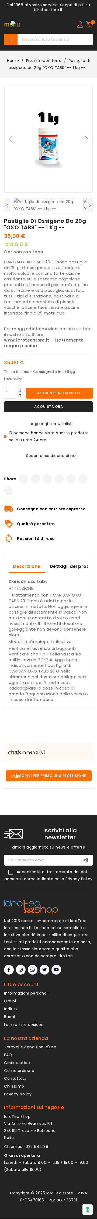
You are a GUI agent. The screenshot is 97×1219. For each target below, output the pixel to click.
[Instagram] (47, 478)
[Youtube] (56, 970)
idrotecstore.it (48, 9)
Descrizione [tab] (26, 566)
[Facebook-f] (9, 970)
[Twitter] (35, 478)
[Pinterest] (83, 478)
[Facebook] (23, 478)
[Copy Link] (8, 490)
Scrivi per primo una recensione (52, 775)
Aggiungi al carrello (59, 393)
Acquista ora (48, 406)
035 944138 (37, 1146)
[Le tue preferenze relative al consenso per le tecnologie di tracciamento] (87, 1209)
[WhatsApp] (71, 478)
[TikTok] (59, 478)
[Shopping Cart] (89, 24)
